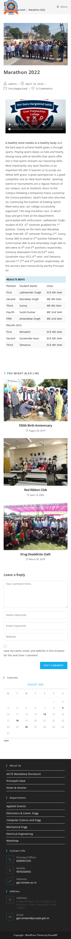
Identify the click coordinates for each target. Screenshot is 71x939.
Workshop (12, 840)
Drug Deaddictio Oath (35, 554)
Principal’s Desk (15, 781)
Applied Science (16, 806)
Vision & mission (16, 787)
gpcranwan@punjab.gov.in (32, 918)
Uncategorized (17, 88)
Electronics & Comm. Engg (22, 813)
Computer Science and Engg (23, 820)
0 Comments (44, 88)
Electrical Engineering (19, 834)
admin (12, 84)
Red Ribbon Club (35, 490)
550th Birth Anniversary (35, 425)
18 (17, 720)
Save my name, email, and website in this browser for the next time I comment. (34, 653)
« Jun (6, 740)
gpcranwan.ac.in (26, 882)
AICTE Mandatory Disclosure (23, 774)
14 (44, 714)
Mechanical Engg (16, 827)
